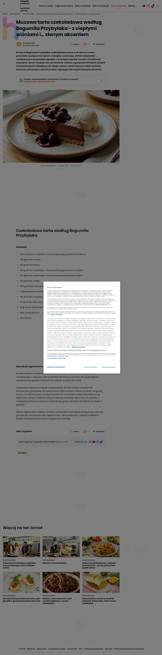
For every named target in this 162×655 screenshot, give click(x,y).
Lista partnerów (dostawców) (56, 358)
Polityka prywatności (78, 347)
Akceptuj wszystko (108, 367)
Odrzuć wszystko (91, 367)
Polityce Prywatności (56, 314)
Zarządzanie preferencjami (56, 367)
